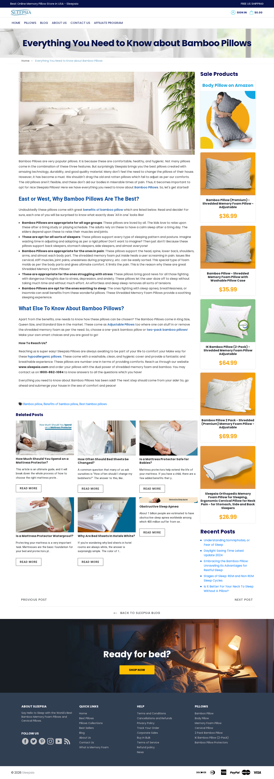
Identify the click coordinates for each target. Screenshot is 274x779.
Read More (28, 488)
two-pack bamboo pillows (167, 330)
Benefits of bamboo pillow (60, 404)
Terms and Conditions (151, 713)
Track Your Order (148, 728)
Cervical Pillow (204, 728)
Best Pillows (86, 718)
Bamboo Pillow (204, 713)
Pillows (30, 23)
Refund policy (146, 747)
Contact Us (80, 23)
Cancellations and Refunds (154, 718)
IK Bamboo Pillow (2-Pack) (212, 738)
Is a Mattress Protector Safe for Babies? (164, 461)
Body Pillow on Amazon (227, 85)
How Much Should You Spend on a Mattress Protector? (42, 460)
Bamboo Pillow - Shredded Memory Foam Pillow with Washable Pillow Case (228, 277)
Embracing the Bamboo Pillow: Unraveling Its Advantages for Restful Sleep (226, 565)
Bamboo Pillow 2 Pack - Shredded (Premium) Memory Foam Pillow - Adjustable (227, 423)
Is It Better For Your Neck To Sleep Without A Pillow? (228, 588)
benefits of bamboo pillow (103, 210)
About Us (59, 23)
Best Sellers (86, 728)
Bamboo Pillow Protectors (211, 742)
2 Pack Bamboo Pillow (209, 733)
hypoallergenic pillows (45, 356)
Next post (244, 600)
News (140, 752)
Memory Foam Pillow (208, 723)
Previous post (34, 600)
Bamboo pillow (32, 404)
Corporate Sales (147, 733)
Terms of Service (148, 742)
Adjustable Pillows (121, 324)
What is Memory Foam (94, 747)
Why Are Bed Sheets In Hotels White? (106, 536)
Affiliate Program (108, 23)
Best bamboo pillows (93, 404)
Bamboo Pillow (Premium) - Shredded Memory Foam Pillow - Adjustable (227, 203)
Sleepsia (28, 772)
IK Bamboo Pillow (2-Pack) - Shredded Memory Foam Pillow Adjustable (228, 350)
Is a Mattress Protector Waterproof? (44, 536)
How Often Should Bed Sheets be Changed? (103, 461)
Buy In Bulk (143, 738)
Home (16, 23)
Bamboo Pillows (146, 187)
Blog (44, 23)
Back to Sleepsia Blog (139, 613)
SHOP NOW (137, 670)
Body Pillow (202, 718)
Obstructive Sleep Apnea (159, 506)
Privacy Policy (146, 723)
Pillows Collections (91, 723)
